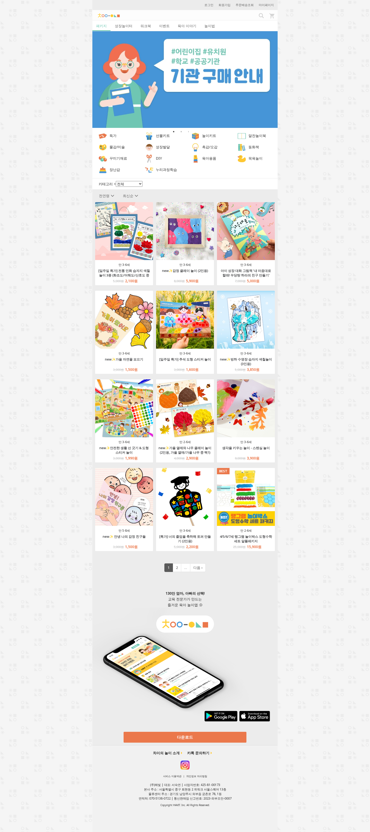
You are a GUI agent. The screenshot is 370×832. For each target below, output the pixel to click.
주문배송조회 (245, 5)
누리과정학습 (166, 169)
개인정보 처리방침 (196, 776)
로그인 (208, 5)
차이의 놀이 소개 (166, 752)
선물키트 (163, 135)
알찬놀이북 (257, 135)
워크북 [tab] (145, 25)
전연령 (104, 195)
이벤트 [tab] (164, 25)
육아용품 (209, 158)
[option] (185, 79)
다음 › (197, 567)
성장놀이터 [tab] (123, 25)
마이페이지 (266, 5)
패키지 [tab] (101, 25)
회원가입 (224, 5)
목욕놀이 (255, 158)
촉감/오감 (209, 147)
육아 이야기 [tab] (187, 25)
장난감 (114, 169)
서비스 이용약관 (172, 776)
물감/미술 (117, 147)
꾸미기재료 (118, 158)
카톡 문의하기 (198, 752)
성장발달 (163, 147)
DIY (159, 158)
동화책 (253, 147)
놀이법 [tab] (209, 25)
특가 (113, 135)
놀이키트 (209, 135)
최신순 (128, 195)
